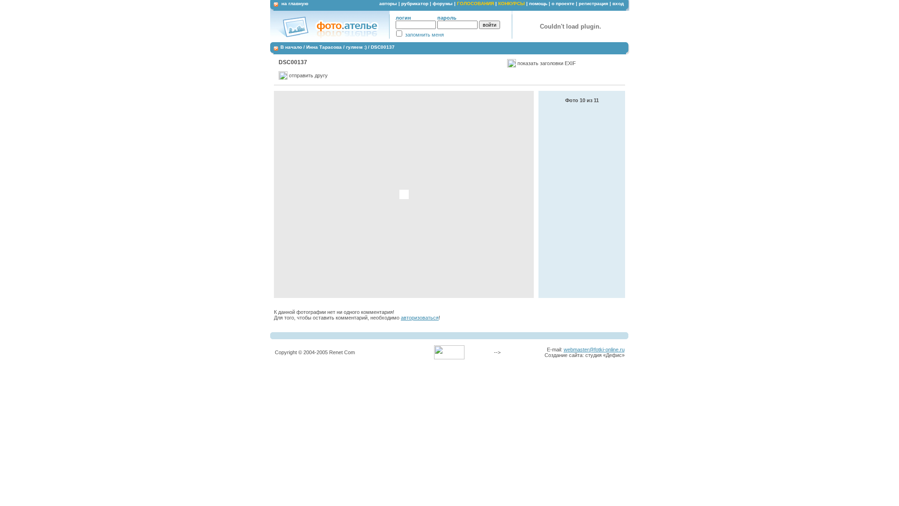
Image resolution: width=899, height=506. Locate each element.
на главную (295, 3)
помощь (538, 3)
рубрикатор (414, 3)
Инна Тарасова (324, 47)
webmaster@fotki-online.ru (594, 349)
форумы (443, 3)
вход (618, 3)
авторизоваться (420, 317)
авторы (388, 3)
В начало (291, 47)
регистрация (593, 3)
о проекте (563, 3)
